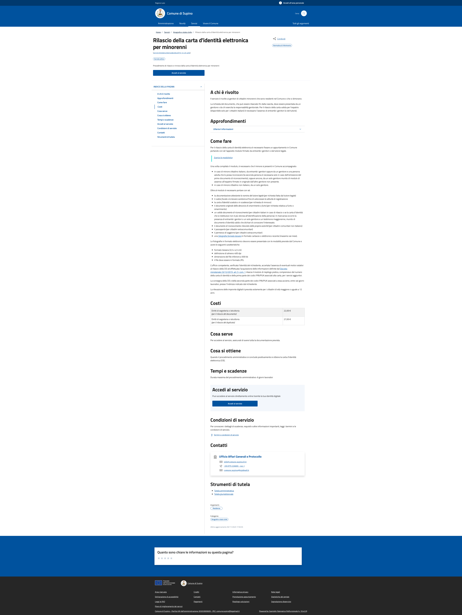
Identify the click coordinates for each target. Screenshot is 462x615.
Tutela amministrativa (224, 490)
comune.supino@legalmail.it (236, 470)
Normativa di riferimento (282, 45)
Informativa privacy (240, 591)
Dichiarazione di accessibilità (166, 596)
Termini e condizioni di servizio (226, 434)
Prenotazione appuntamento (244, 596)
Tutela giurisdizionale (223, 494)
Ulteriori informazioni (223, 129)
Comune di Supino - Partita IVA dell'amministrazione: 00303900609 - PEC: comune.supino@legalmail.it (197, 611)
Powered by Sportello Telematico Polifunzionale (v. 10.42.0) (283, 611)
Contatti (197, 596)
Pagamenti (198, 601)
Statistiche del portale (280, 596)
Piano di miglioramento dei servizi (169, 606)
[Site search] (304, 13)
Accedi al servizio (179, 72)
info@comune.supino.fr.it (235, 462)
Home (158, 32)
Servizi (167, 32)
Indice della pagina (164, 86)
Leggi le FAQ (160, 601)
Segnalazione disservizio (281, 601)
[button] (291, 3)
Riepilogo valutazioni (240, 601)
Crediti (196, 591)
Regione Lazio (160, 3)
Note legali (275, 591)
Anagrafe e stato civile (182, 32)
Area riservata (161, 591)
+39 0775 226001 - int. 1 (234, 466)
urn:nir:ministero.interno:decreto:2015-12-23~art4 (172, 52)
